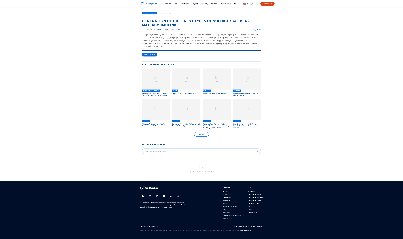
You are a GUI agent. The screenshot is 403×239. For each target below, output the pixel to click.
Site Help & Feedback (230, 207)
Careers (225, 219)
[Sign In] (252, 4)
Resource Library (149, 13)
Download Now (149, 54)
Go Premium (267, 4)
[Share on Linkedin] (257, 30)
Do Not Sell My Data (166, 207)
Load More (201, 134)
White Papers (166, 13)
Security (204, 4)
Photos (250, 207)
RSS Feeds (226, 200)
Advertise (226, 213)
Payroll (195, 4)
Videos (250, 210)
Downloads (251, 191)
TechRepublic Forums (254, 194)
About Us (226, 191)
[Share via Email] (260, 30)
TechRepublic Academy (255, 197)
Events (214, 4)
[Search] (257, 4)
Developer (184, 4)
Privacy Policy (153, 226)
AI (176, 4)
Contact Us (227, 194)
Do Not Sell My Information (232, 216)
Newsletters (227, 197)
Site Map (226, 203)
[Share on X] (255, 30)
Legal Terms (144, 226)
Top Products (166, 4)
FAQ (224, 210)
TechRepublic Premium (255, 200)
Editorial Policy (252, 213)
